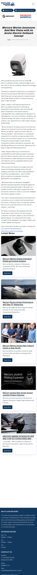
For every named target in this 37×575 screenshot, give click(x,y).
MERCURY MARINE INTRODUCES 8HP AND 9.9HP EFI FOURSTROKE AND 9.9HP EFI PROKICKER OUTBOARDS (18, 438)
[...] (8, 3)
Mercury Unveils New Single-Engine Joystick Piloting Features (18, 393)
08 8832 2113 (8, 10)
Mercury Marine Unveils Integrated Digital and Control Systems (17, 259)
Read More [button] (7, 273)
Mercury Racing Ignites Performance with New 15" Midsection (18, 303)
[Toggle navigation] (33, 3)
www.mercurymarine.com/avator (12, 231)
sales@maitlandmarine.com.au (25, 10)
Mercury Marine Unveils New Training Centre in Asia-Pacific (18, 346)
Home (9, 39)
